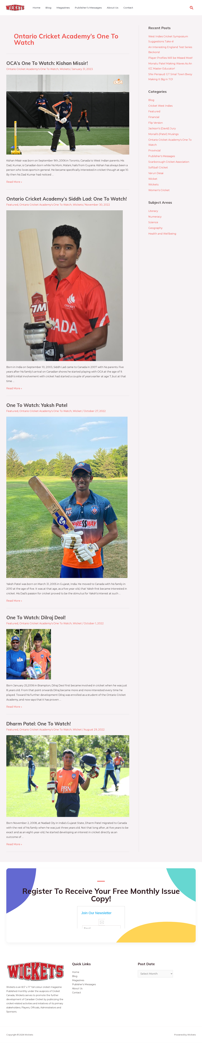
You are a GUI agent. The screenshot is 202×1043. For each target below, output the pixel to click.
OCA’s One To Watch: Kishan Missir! (47, 63)
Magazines (63, 7)
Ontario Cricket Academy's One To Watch (32, 69)
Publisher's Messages (161, 156)
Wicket (77, 411)
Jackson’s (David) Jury (162, 128)
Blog (48, 7)
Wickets (65, 69)
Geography (155, 228)
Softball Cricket (158, 167)
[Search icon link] (191, 7)
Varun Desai (155, 173)
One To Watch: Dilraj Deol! (35, 618)
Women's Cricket (159, 190)
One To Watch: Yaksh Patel (36, 405)
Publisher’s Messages (88, 7)
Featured (12, 204)
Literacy (153, 211)
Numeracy (155, 216)
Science (153, 222)
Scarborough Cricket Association (168, 161)
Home (36, 7)
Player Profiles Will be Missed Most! (170, 57)
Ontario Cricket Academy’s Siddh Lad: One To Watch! (66, 199)
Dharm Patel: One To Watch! (38, 724)
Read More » (14, 181)
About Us (112, 7)
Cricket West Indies (160, 105)
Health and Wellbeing (162, 233)
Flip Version (155, 122)
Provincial (154, 150)
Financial (153, 117)
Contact (128, 7)
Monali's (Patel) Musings (163, 134)
